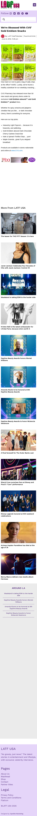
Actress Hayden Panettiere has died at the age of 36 (18, 546)
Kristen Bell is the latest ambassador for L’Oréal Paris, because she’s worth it (17, 328)
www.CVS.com (16, 151)
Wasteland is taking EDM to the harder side (18, 297)
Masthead (5, 776)
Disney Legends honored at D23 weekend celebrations (17, 515)
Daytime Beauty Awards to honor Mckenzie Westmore (18, 422)
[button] (34, 4)
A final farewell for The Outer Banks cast (17, 453)
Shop (3, 779)
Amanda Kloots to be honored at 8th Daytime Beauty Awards (15, 391)
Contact (4, 782)
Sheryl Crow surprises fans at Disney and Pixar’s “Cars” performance (17, 483)
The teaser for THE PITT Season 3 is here (17, 236)
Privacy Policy (7, 795)
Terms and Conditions (11, 798)
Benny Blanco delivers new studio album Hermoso (17, 578)
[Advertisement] (18, 183)
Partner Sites (7, 784)
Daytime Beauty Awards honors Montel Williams (16, 359)
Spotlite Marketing (16, 814)
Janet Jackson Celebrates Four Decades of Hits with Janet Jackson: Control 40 (18, 267)
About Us (5, 774)
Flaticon (4, 800)
